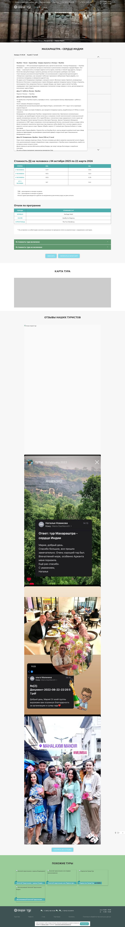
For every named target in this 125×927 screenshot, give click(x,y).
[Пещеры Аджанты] (99, 103)
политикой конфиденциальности (63, 924)
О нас (43, 917)
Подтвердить (84, 923)
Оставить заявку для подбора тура (26, 2)
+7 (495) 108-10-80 (68, 2)
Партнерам (57, 917)
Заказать (51, 256)
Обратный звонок (45, 2)
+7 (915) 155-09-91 (86, 2)
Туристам (17, 917)
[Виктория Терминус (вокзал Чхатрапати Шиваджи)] (99, 85)
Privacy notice (118, 833)
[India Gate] (99, 67)
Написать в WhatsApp (69, 256)
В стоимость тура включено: (28, 242)
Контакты (56, 2)
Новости (30, 917)
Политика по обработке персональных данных (97, 917)
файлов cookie (44, 924)
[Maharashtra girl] (99, 121)
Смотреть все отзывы (62, 850)
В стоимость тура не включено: (29, 247)
